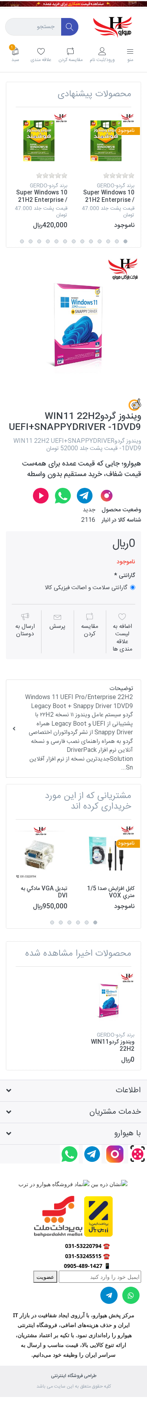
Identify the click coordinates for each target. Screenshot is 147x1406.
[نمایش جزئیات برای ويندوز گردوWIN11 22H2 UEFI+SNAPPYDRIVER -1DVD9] (107, 1000)
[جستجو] (70, 27)
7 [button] (74, 241)
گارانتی (126, 576)
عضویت (45, 1276)
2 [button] (117, 241)
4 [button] (100, 241)
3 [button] (108, 241)
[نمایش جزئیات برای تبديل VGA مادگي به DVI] (40, 852)
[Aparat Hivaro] (40, 495)
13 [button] (22, 241)
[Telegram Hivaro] (84, 495)
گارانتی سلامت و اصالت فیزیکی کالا (86, 587)
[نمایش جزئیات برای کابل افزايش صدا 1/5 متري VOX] (107, 852)
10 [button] (48, 241)
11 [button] (39, 241)
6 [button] (82, 241)
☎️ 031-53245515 (87, 1256)
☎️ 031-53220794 (87, 1246)
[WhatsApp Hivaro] (62, 495)
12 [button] (31, 241)
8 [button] (65, 241)
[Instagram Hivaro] (106, 495)
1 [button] (125, 241)
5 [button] (91, 241)
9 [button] (56, 241)
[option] (107, 171)
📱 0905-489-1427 (87, 1265)
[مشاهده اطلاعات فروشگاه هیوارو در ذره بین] (108, 1183)
